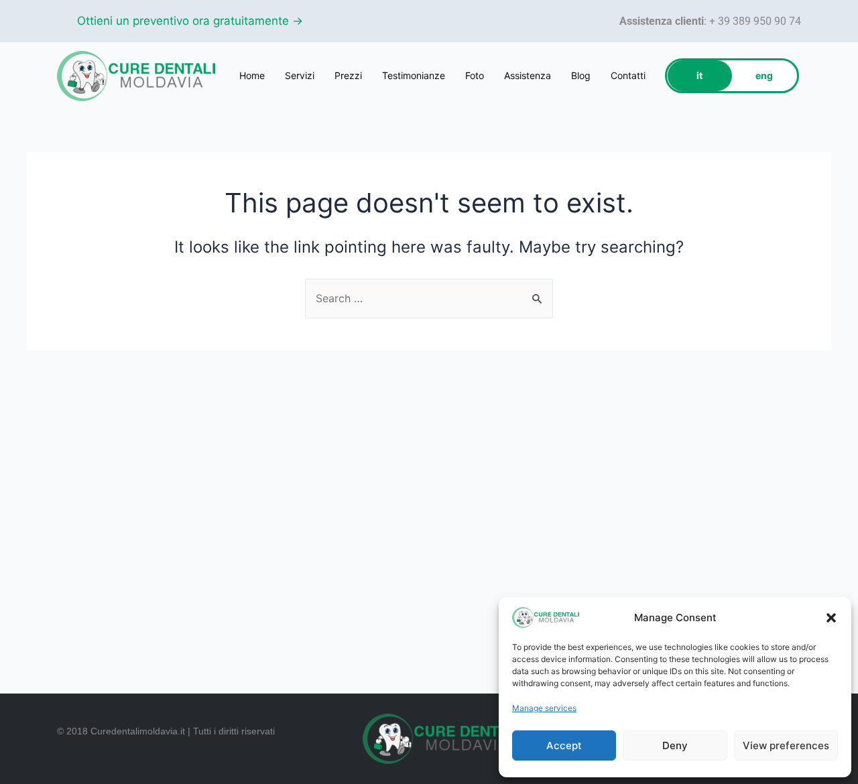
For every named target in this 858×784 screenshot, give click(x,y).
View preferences (786, 745)
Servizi (299, 75)
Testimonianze (413, 75)
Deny (675, 745)
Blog (581, 75)
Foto (474, 75)
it (699, 75)
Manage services (544, 708)
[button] (831, 618)
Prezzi (348, 75)
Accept (564, 745)
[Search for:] (429, 298)
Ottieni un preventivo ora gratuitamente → (190, 20)
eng (764, 75)
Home (252, 75)
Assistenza (527, 75)
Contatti (628, 75)
